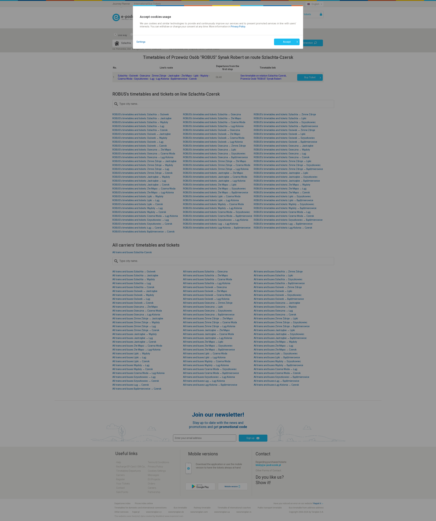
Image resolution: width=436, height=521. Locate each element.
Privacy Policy (238, 26)
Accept (287, 41)
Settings (140, 41)
